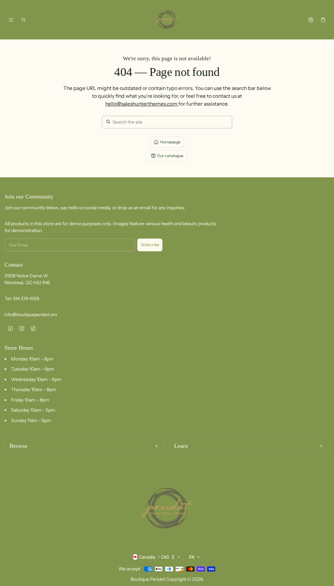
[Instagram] (21, 328)
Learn (181, 446)
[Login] (310, 20)
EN (191, 557)
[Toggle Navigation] (11, 20)
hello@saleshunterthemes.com (141, 104)
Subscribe (150, 244)
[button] (23, 20)
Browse (18, 446)
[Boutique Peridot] (167, 20)
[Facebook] (10, 328)
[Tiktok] (33, 328)
